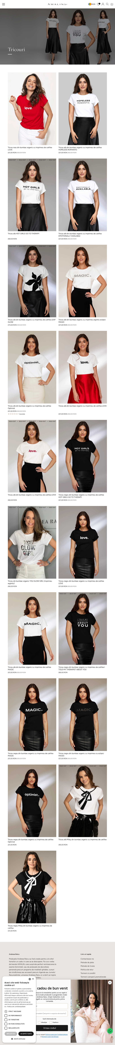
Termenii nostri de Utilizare (50, 1036)
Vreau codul (49, 1028)
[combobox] (30, 979)
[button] (19, 1039)
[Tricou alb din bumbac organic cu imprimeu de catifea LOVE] (83, 367)
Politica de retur (87, 970)
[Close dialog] (110, 982)
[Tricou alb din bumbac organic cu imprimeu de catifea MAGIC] (32, 628)
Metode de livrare (88, 966)
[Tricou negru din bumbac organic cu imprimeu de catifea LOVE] (83, 542)
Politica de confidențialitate (16, 1007)
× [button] (33, 979)
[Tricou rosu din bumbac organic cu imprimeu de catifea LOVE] (32, 108)
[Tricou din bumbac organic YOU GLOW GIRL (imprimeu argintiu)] (32, 542)
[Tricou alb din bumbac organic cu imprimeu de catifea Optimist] (32, 367)
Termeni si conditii (88, 973)
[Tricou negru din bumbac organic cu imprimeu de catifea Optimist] (32, 801)
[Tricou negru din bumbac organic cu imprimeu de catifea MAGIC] (32, 714)
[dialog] (19, 1009)
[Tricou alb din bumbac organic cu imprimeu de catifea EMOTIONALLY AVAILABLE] (83, 195)
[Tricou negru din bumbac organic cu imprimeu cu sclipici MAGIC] (83, 714)
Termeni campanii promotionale (93, 977)
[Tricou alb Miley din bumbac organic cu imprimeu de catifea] (83, 801)
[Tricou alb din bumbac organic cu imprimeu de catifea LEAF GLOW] (32, 281)
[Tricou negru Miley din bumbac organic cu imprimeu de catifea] (32, 887)
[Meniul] (3, 4)
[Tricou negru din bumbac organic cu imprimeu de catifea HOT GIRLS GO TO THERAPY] (83, 456)
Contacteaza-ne (87, 959)
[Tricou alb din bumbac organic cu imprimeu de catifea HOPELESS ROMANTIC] (83, 108)
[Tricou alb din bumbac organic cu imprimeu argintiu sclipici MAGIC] (83, 281)
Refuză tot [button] (11, 1034)
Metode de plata (87, 962)
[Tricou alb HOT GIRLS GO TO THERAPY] (32, 195)
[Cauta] (107, 4)
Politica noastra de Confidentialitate (56, 1034)
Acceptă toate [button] (26, 1034)
